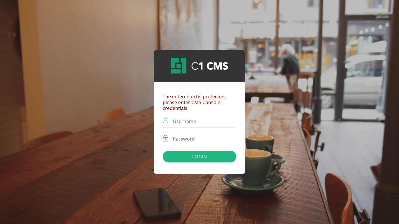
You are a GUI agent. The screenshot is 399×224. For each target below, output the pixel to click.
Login (199, 156)
